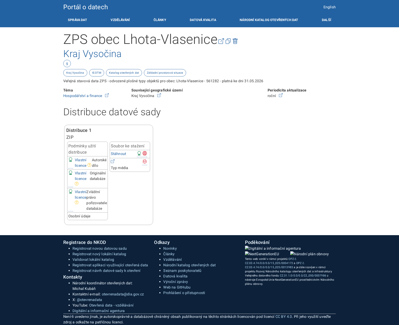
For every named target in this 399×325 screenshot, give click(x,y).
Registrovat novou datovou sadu (100, 248)
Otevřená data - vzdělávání (111, 305)
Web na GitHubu (176, 287)
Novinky (170, 248)
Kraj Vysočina (75, 72)
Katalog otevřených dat (124, 72)
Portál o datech (85, 7)
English (329, 7)
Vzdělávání (120, 20)
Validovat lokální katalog (93, 259)
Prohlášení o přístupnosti (184, 293)
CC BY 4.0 (283, 316)
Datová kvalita (203, 20)
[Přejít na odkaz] (107, 96)
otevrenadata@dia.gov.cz (123, 294)
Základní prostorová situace (165, 72)
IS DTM (96, 72)
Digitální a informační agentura (99, 311)
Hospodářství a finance (83, 96)
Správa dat (77, 20)
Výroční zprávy (175, 281)
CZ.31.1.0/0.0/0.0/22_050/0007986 (303, 275)
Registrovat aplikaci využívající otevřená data (110, 265)
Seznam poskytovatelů (182, 270)
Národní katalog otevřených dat (189, 265)
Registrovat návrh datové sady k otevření (106, 270)
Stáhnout (118, 154)
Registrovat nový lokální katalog (99, 254)
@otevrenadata (89, 300)
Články (160, 20)
